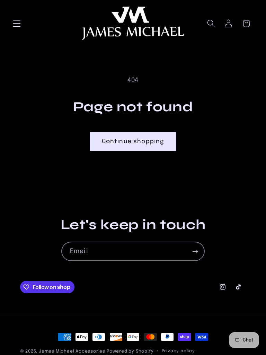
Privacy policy (178, 351)
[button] (17, 24)
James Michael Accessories (72, 351)
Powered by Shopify (130, 351)
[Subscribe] (195, 251)
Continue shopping (133, 141)
